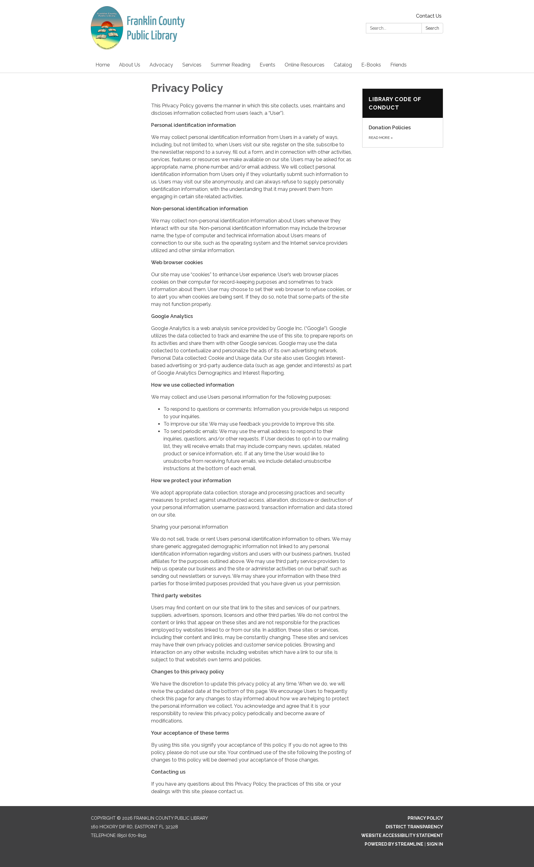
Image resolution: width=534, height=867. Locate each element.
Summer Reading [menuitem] (230, 65)
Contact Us (429, 16)
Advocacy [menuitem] (161, 65)
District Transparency (414, 826)
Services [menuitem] (191, 65)
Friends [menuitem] (398, 65)
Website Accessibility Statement (402, 835)
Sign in (435, 844)
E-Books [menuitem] (371, 65)
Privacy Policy (425, 818)
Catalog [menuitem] (343, 65)
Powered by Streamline (394, 844)
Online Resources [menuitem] (304, 65)
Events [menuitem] (267, 65)
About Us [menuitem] (129, 65)
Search (432, 28)
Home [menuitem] (102, 65)
